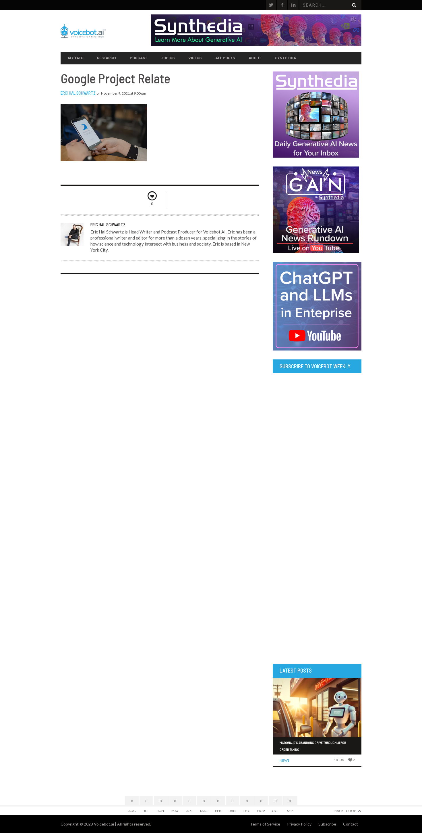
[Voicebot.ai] (106, 31)
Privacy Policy (299, 823)
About (255, 58)
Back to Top (345, 811)
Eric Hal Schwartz (78, 92)
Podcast (138, 58)
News (284, 760)
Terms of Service (265, 823)
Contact (350, 823)
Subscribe (327, 823)
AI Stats (75, 58)
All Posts (225, 58)
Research (106, 58)
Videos (195, 58)
